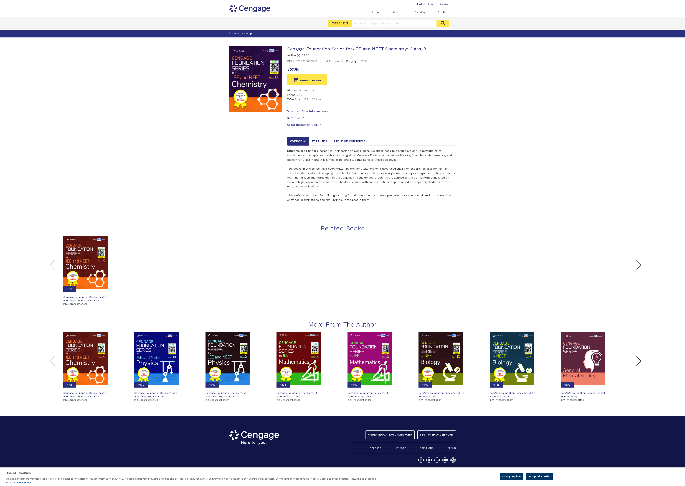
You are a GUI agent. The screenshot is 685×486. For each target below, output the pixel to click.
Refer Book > (296, 118)
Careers (444, 4)
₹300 (567, 384)
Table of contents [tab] (349, 141)
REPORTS (375, 448)
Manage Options (511, 476)
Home (375, 12)
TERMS (451, 448)
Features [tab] (319, 141)
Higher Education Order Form (390, 434)
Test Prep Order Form (436, 434)
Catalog (420, 12)
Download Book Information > (307, 111)
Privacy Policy (22, 482)
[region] (342, 476)
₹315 (69, 288)
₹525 (283, 384)
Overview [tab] (298, 141)
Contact (443, 12)
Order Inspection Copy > (304, 124)
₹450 (212, 384)
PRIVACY (401, 448)
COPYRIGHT (426, 448)
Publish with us (425, 4)
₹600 (141, 384)
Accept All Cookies (539, 476)
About (396, 12)
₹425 (496, 384)
